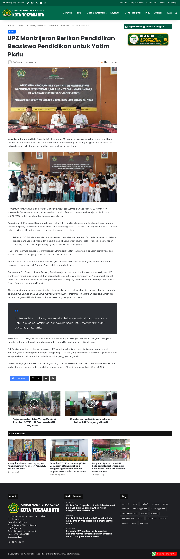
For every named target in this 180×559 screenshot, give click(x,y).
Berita (21, 26)
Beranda (123, 3)
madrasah (125, 509)
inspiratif (144, 504)
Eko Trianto (17, 62)
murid (140, 518)
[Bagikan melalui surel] (46, 378)
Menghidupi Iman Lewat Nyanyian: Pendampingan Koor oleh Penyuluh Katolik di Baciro (27, 466)
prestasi (125, 523)
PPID (147, 13)
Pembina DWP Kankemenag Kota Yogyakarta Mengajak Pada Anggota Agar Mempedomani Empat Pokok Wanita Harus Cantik (68, 467)
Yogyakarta (144, 523)
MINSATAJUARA (128, 518)
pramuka (162, 518)
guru (135, 504)
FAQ (169, 13)
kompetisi (155, 504)
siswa (134, 523)
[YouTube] (19, 542)
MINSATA (154, 514)
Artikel (158, 13)
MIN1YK (144, 514)
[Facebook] (12, 542)
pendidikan (151, 518)
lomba (165, 504)
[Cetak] (53, 378)
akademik (125, 504)
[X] (16, 542)
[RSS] (9, 542)
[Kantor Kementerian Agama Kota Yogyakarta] (23, 13)
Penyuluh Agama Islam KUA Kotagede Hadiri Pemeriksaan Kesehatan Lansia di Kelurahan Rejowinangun (109, 467)
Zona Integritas (133, 13)
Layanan (114, 13)
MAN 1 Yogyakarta (140, 509)
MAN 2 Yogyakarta (158, 509)
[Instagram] (23, 542)
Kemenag (172, 3)
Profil (78, 13)
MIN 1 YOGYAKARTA (129, 514)
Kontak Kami (151, 3)
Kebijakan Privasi (137, 3)
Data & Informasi (96, 13)
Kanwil (163, 3)
